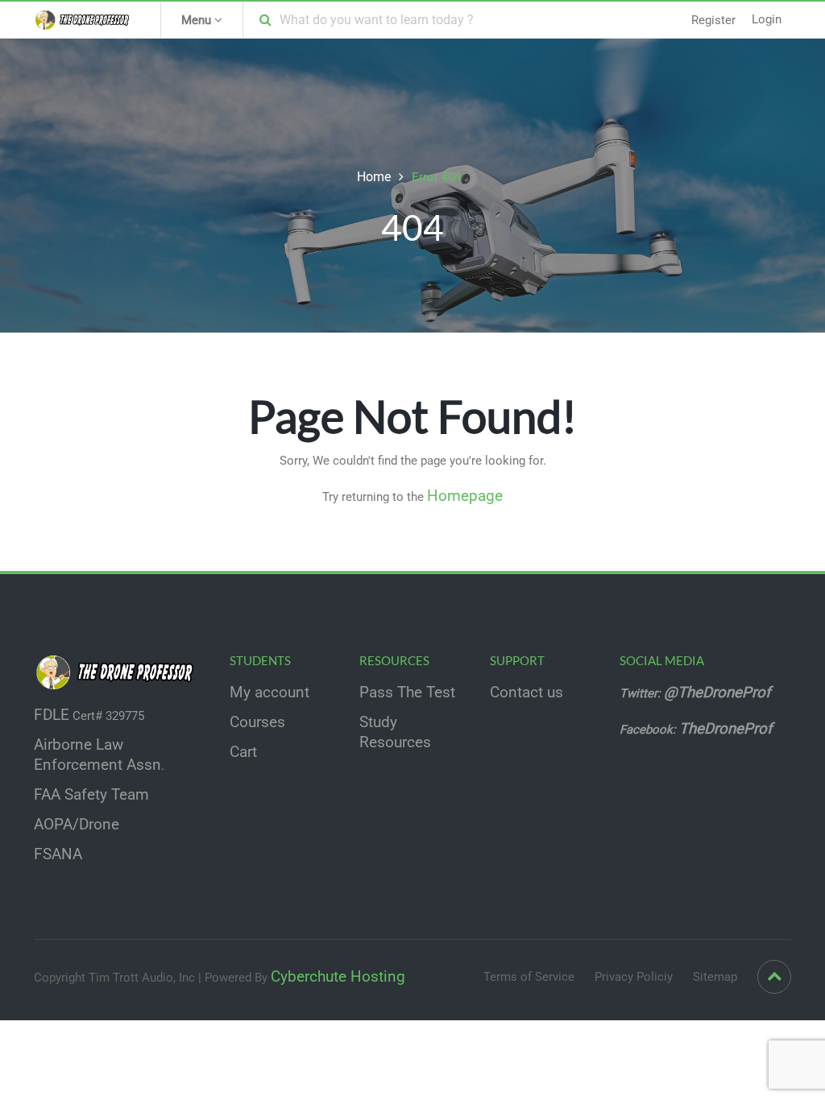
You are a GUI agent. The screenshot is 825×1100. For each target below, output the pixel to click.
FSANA (58, 854)
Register (713, 20)
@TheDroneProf (719, 692)
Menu (197, 20)
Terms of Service (528, 977)
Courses (257, 722)
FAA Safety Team (91, 795)
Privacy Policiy (634, 977)
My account (269, 692)
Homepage (465, 496)
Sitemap (715, 977)
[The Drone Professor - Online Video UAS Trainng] (85, 19)
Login (766, 19)
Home (374, 176)
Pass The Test (407, 692)
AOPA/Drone (76, 824)
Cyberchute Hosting (338, 977)
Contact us (526, 692)
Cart (243, 752)
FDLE (51, 715)
